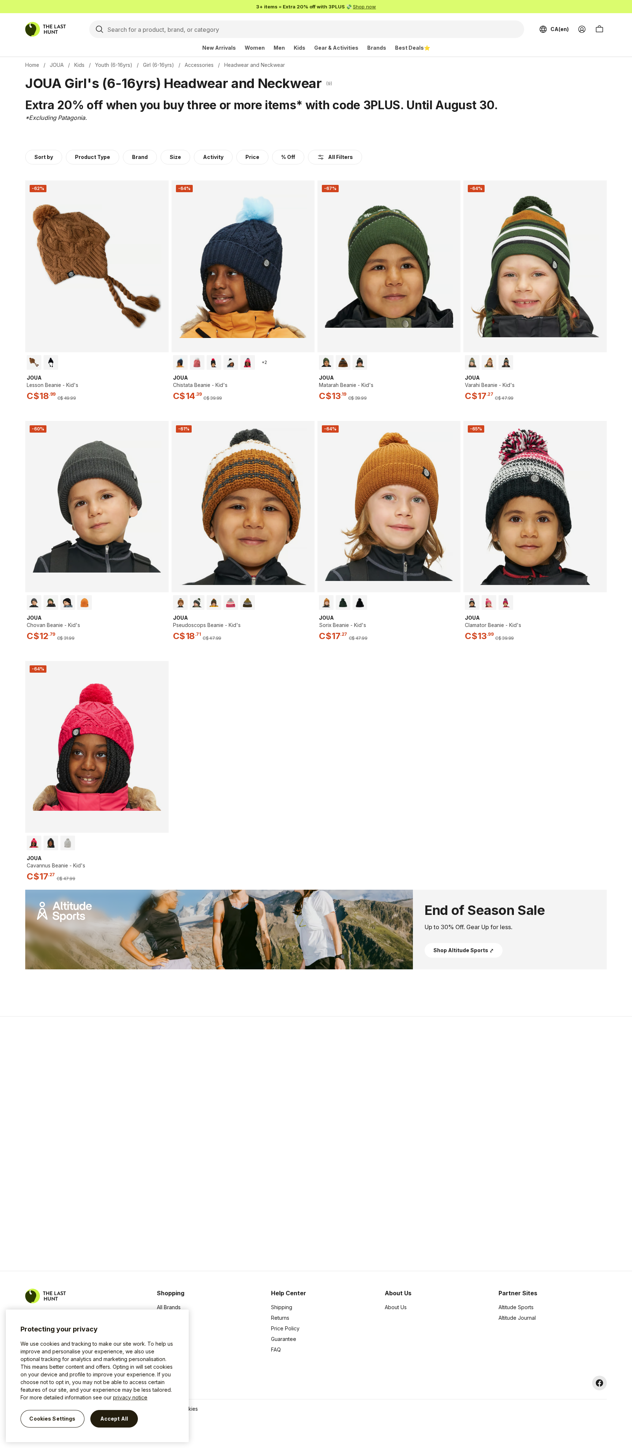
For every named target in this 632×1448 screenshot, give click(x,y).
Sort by (43, 157)
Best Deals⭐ (412, 48)
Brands (376, 48)
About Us (396, 1307)
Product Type (92, 157)
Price (252, 157)
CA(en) (559, 29)
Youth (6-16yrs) (113, 65)
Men (279, 48)
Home (32, 65)
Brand (140, 157)
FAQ (276, 1349)
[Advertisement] (200, 1143)
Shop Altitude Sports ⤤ (463, 950)
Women (255, 48)
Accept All (114, 1418)
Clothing (167, 1318)
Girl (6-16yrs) (158, 65)
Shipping (281, 1307)
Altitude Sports (516, 1307)
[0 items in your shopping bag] (599, 29)
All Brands (169, 1307)
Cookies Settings (52, 1418)
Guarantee (283, 1339)
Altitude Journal (517, 1318)
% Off (288, 157)
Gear (163, 1349)
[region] (97, 1376)
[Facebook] (599, 1383)
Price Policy (285, 1328)
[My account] (582, 29)
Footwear (168, 1339)
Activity (213, 157)
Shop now (364, 6)
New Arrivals (219, 48)
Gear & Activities (336, 48)
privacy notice (130, 1397)
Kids (299, 48)
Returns (280, 1318)
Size (175, 157)
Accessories (199, 65)
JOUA (57, 65)
